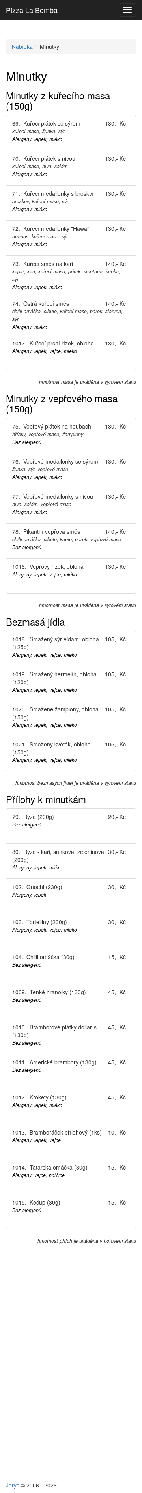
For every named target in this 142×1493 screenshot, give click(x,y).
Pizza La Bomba (32, 10)
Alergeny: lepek (29, 894)
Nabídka (22, 46)
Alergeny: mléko (29, 174)
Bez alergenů (26, 442)
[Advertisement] (71, 1374)
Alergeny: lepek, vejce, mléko (44, 351)
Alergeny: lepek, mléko (37, 139)
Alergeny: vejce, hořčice (38, 1175)
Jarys (12, 1485)
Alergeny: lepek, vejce (36, 1140)
